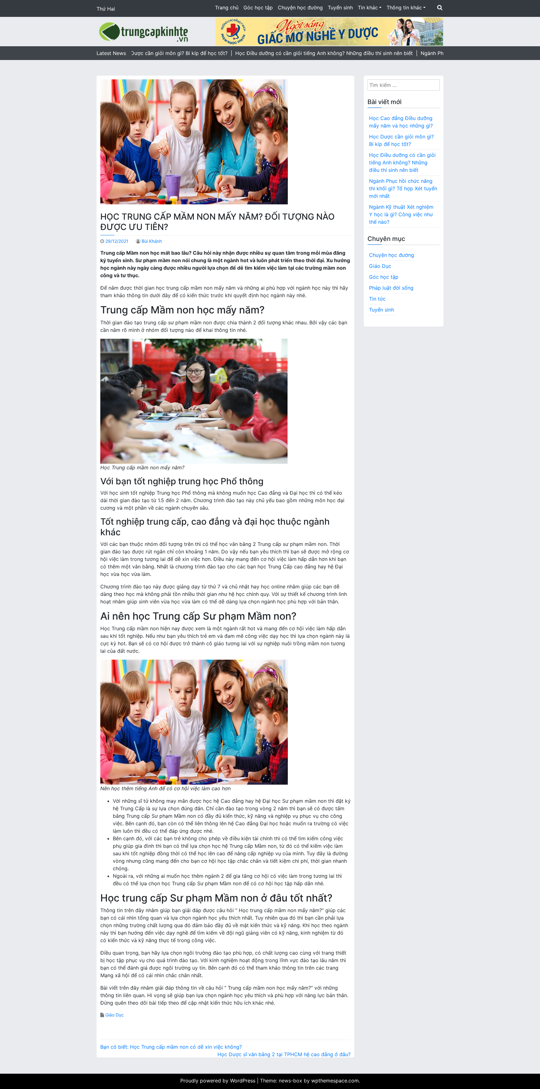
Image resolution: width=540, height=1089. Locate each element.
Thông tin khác (404, 7)
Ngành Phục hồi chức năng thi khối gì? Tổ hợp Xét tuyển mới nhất (403, 188)
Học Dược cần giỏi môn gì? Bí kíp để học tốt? (401, 140)
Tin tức (377, 299)
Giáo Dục (114, 1014)
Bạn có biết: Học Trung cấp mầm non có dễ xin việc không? (171, 1047)
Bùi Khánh (152, 241)
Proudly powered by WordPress (218, 1080)
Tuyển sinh (340, 7)
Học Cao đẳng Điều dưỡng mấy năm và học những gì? (401, 122)
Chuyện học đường (300, 7)
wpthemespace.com (335, 1080)
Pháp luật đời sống (391, 288)
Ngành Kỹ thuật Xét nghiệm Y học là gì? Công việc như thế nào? (401, 214)
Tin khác (368, 7)
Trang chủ (226, 7)
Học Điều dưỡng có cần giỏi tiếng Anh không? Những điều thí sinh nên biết (402, 162)
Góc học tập (258, 7)
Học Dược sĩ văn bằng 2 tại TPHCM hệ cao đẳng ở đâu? (284, 1054)
